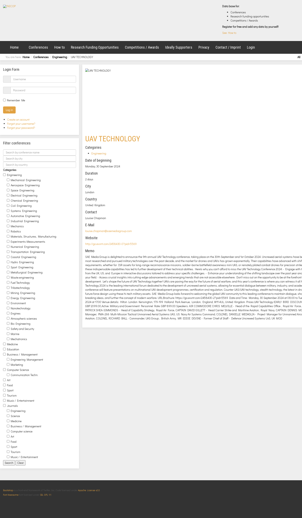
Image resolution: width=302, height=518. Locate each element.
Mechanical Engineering (26, 180)
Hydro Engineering (22, 262)
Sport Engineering (22, 267)
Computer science (21, 431)
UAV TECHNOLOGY (112, 139)
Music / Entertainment (20, 401)
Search (9, 463)
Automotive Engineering (25, 216)
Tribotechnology (20, 288)
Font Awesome (10, 494)
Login (251, 47)
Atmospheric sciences (24, 318)
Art (8, 380)
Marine (15, 334)
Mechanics (17, 226)
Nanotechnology (20, 308)
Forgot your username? (21, 124)
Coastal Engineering (23, 257)
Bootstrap (8, 490)
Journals (12, 406)
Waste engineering (22, 277)
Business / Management (22, 354)
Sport (10, 390)
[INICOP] (9, 6)
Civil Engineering (21, 206)
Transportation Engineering (28, 252)
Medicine (12, 344)
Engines (16, 313)
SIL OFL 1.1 (45, 494)
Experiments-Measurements (28, 242)
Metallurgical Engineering (27, 272)
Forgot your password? (21, 128)
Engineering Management (27, 359)
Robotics (16, 231)
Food (10, 385)
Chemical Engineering (24, 200)
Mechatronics (19, 339)
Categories (9, 170)
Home (14, 47)
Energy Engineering (23, 298)
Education (13, 349)
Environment (18, 303)
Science (15, 416)
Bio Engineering (20, 324)
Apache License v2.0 (89, 490)
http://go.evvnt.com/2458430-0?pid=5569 (111, 244)
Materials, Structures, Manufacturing (33, 236)
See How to (229, 33)
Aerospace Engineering (25, 185)
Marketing (17, 365)
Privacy (203, 47)
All (298, 57)
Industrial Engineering (25, 221)
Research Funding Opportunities (95, 47)
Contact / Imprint (228, 47)
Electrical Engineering (24, 195)
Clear (20, 463)
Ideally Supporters (178, 47)
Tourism (12, 395)
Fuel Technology (20, 283)
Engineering (59, 57)
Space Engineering (22, 190)
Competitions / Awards (142, 47)
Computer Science (18, 370)
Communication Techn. (24, 375)
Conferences (38, 47)
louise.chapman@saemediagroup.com (108, 231)
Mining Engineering (23, 293)
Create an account (18, 119)
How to (59, 47)
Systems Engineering (24, 211)
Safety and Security (22, 329)
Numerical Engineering (25, 247)
